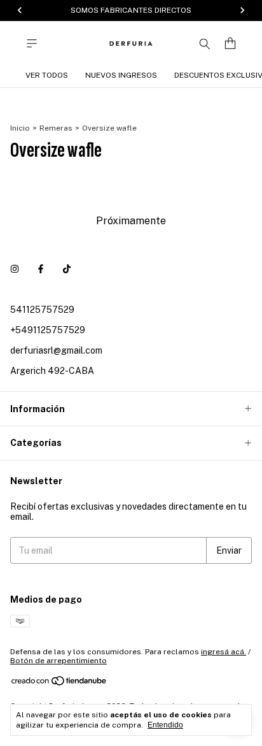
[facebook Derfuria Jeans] (40, 269)
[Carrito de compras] (230, 43)
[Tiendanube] (59, 683)
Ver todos (46, 75)
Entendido (165, 725)
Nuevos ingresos (121, 75)
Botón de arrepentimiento (58, 660)
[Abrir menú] (31, 43)
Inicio (20, 128)
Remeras (55, 128)
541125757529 (42, 310)
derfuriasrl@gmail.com (56, 350)
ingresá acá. (223, 651)
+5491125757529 (47, 330)
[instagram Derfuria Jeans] (14, 269)
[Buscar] (204, 43)
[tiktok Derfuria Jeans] (66, 269)
